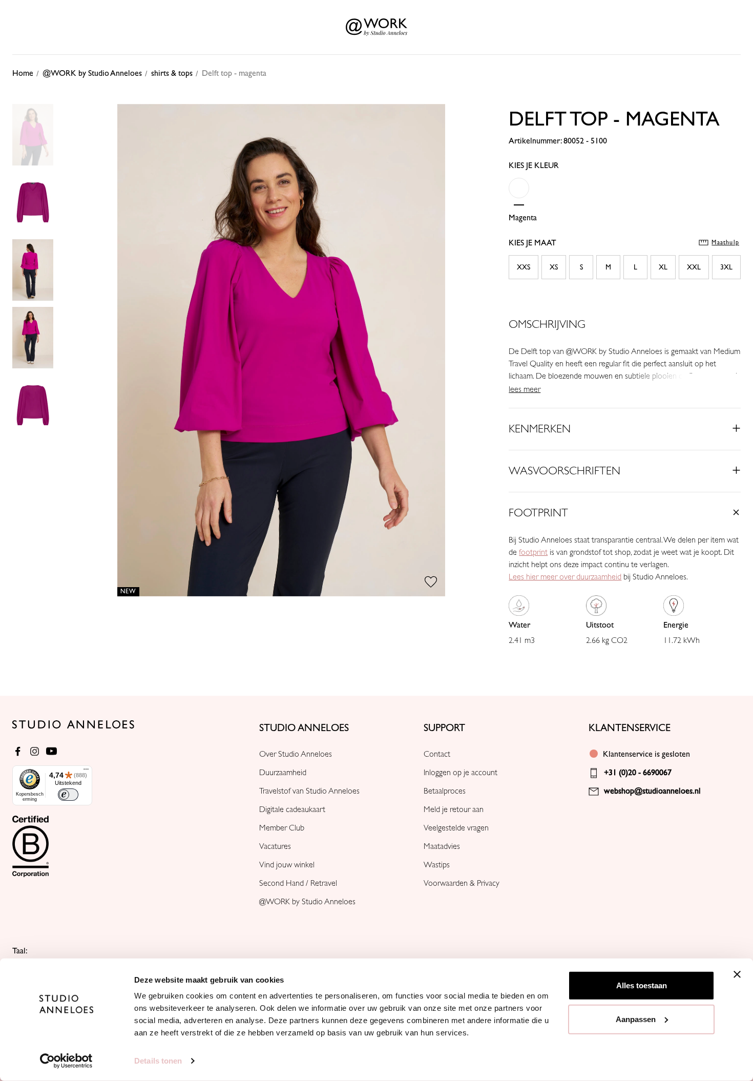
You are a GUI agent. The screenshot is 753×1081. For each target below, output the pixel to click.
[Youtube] (51, 751)
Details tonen (158, 1060)
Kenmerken (540, 429)
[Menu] (86, 771)
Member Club (281, 828)
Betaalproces (445, 791)
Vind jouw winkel (287, 865)
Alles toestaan (641, 985)
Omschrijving (547, 324)
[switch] (68, 794)
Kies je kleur (534, 165)
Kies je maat (624, 243)
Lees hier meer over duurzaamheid (565, 577)
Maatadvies (442, 846)
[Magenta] (519, 195)
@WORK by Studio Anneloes (307, 902)
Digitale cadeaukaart (292, 809)
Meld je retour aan (454, 809)
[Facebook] (17, 751)
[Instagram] (34, 751)
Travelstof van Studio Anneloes (309, 791)
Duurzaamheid (282, 772)
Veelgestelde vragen (456, 828)
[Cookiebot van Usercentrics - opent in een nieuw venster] (66, 1061)
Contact (437, 754)
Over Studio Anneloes (295, 754)
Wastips (437, 865)
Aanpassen (636, 1018)
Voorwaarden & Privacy (461, 883)
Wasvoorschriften (564, 471)
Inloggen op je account (460, 772)
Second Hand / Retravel (298, 883)
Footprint (538, 513)
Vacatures (275, 846)
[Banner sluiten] (737, 974)
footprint (533, 552)
